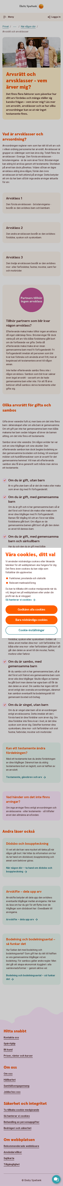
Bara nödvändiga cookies (31, 620)
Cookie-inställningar (31, 630)
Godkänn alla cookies (31, 609)
